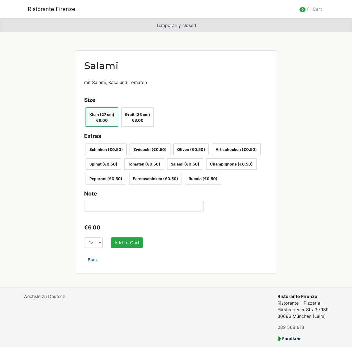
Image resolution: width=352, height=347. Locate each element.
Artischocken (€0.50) (236, 149)
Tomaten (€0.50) (144, 164)
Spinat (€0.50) (103, 164)
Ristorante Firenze (51, 9)
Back (93, 259)
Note (90, 193)
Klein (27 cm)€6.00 (101, 117)
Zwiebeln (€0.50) (150, 149)
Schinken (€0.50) (106, 149)
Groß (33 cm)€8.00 (137, 117)
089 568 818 (290, 327)
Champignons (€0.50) (231, 164)
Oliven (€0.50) (191, 149)
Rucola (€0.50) (203, 178)
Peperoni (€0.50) (105, 178)
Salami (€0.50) (185, 164)
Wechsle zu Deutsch (44, 296)
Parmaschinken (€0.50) (155, 178)
